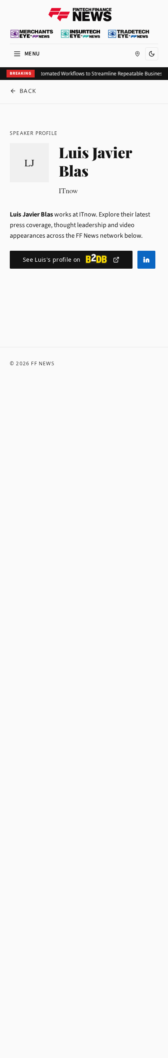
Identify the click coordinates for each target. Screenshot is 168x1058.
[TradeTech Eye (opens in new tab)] (128, 34)
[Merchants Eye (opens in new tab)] (32, 34)
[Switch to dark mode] (151, 53)
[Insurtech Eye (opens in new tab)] (80, 34)
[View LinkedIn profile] (146, 260)
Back (28, 91)
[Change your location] (137, 54)
